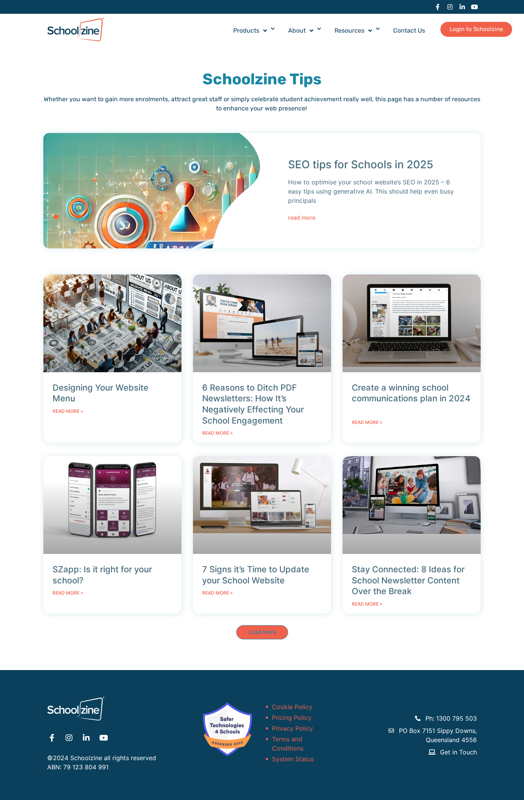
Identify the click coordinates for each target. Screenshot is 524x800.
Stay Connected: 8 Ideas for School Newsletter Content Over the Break (408, 580)
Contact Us (409, 30)
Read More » (68, 411)
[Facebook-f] (438, 7)
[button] (262, 632)
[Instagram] (450, 7)
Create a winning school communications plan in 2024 (411, 398)
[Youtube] (474, 7)
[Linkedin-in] (462, 7)
